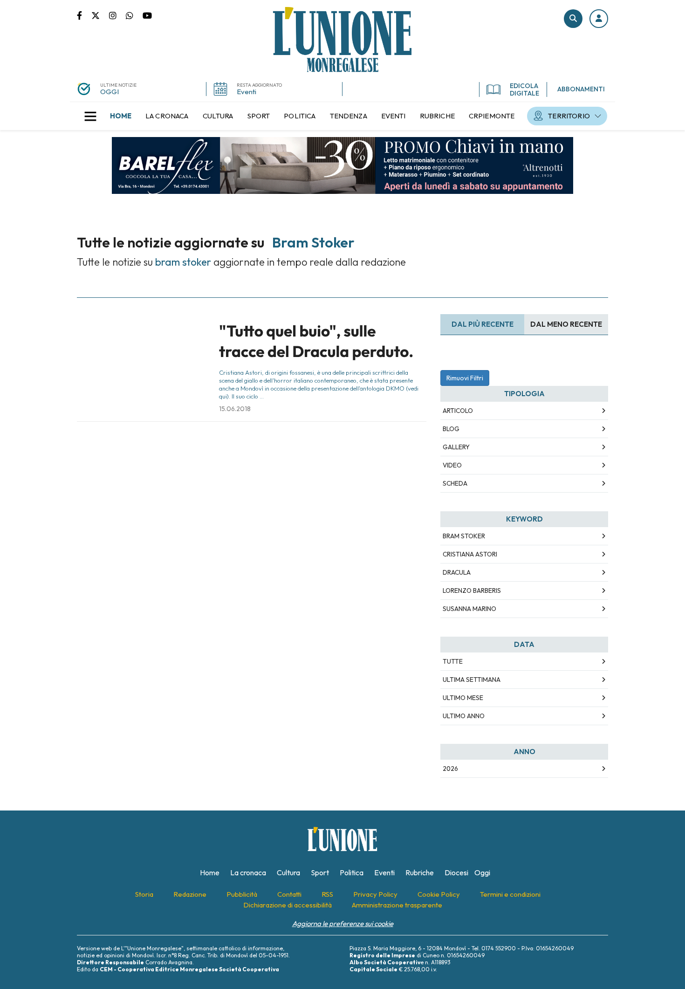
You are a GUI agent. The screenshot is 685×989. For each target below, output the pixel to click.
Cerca (573, 18)
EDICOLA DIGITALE (524, 89)
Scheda (455, 483)
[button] (598, 18)
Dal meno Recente (566, 324)
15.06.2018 (235, 409)
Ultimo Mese (463, 698)
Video (452, 465)
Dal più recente (483, 324)
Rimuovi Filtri (464, 378)
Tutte (453, 661)
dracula (457, 572)
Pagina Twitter (100, 15)
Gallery (456, 447)
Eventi (246, 91)
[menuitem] (120, 116)
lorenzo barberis (472, 590)
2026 (450, 768)
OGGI (109, 91)
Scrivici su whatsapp (134, 15)
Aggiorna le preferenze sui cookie (342, 923)
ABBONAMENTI (581, 89)
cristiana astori (470, 554)
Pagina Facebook (84, 15)
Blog (451, 429)
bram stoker (464, 536)
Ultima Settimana (471, 679)
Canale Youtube (147, 15)
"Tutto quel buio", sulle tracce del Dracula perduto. (316, 341)
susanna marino (469, 608)
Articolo (458, 410)
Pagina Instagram (117, 15)
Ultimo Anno (464, 716)
